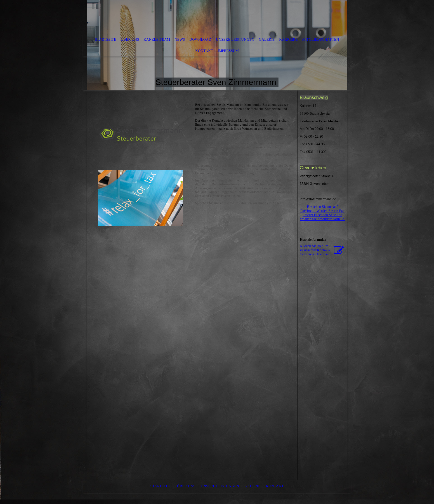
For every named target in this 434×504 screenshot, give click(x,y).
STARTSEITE (105, 39)
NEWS (180, 39)
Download (200, 39)
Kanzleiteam (157, 39)
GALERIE (267, 39)
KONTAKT (204, 51)
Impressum (228, 51)
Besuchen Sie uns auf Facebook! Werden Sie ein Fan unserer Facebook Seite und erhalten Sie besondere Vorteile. (322, 213)
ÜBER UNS (130, 39)
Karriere (288, 39)
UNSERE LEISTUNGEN (235, 39)
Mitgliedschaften (320, 39)
